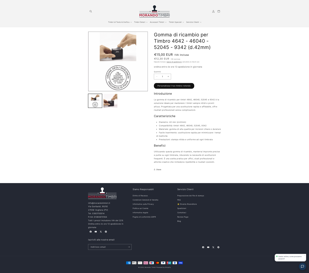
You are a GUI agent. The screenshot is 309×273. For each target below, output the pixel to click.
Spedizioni (181, 208)
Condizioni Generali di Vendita (145, 200)
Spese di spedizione (174, 62)
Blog (179, 221)
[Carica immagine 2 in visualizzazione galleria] (110, 101)
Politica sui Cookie (140, 208)
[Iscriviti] (128, 247)
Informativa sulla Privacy (143, 204)
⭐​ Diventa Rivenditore (187, 204)
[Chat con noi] (302, 266)
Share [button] (158, 169)
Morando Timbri (150, 267)
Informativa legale (140, 212)
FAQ (179, 200)
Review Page (182, 217)
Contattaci (181, 212)
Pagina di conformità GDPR (144, 217)
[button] (90, 11)
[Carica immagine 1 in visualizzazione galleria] (95, 101)
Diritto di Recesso (140, 196)
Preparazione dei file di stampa (190, 196)
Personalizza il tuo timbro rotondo (174, 86)
